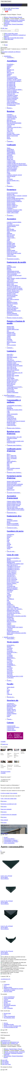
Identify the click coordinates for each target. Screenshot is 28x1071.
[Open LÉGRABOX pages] (14, 645)
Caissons (10, 723)
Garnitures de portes (15, 531)
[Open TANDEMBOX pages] (15, 665)
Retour (2, 53)
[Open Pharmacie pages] (12, 630)
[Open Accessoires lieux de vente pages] (20, 613)
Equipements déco (14, 516)
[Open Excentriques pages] (13, 64)
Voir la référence (5, 878)
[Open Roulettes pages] (12, 242)
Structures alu (12, 700)
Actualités (3, 773)
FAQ (5, 1015)
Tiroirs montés (13, 642)
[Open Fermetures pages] (13, 186)
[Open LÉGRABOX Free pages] (17, 652)
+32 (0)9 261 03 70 (5, 979)
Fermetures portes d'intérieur (14, 477)
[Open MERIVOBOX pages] (15, 658)
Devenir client (7, 1013)
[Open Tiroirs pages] (10, 148)
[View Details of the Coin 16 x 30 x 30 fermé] (11, 899)
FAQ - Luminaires (8, 1008)
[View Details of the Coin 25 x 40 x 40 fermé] (11, 924)
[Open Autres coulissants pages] (16, 461)
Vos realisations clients (9, 1017)
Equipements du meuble (16, 262)
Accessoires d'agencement (12, 497)
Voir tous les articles (5, 771)
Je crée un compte (5, 793)
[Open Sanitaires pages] (12, 519)
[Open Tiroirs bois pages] (13, 672)
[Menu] (4, 42)
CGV (5, 985)
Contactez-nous (4, 833)
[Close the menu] (7, 140)
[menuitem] (7, 56)
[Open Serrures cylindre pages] (15, 204)
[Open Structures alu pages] (14, 697)
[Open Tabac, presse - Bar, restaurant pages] (22, 609)
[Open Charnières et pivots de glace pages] (21, 127)
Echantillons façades (9, 1024)
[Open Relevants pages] (12, 120)
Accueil (6, 837)
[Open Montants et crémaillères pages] (19, 558)
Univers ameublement (9, 996)
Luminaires (11, 351)
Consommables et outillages (14, 401)
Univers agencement (9, 998)
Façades (10, 684)
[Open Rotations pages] (12, 108)
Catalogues (6, 1006)
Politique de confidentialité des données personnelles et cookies (13, 989)
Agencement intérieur (9, 838)
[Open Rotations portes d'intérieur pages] (20, 428)
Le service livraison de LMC (11, 1027)
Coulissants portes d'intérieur (14, 450)
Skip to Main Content (6, 1)
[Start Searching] (16, 30)
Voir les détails (4, 877)
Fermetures (11, 189)
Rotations (10, 111)
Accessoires (11, 219)
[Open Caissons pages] (11, 719)
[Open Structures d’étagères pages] (17, 589)
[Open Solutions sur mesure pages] (14, 637)
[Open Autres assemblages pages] (17, 102)
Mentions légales (8, 987)
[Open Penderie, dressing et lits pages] (19, 291)
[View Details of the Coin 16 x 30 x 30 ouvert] (11, 949)
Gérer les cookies (8, 991)
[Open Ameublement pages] (11, 56)
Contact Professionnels (9, 1016)
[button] (14, 14)
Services (6, 1023)
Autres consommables (9, 843)
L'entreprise (6, 984)
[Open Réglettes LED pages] (14, 371)
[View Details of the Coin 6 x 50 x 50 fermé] (11, 874)
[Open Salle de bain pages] (13, 281)
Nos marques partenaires (10, 1005)
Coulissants (11, 145)
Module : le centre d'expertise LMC (12, 1026)
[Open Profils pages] (10, 249)
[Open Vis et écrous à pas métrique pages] (21, 81)
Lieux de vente (13, 555)
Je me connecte (13, 793)
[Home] (4, 28)
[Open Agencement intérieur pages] (15, 395)
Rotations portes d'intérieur (13, 432)
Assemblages (12, 61)
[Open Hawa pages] (10, 454)
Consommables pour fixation (11, 841)
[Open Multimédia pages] (13, 312)
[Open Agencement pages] (13, 712)
